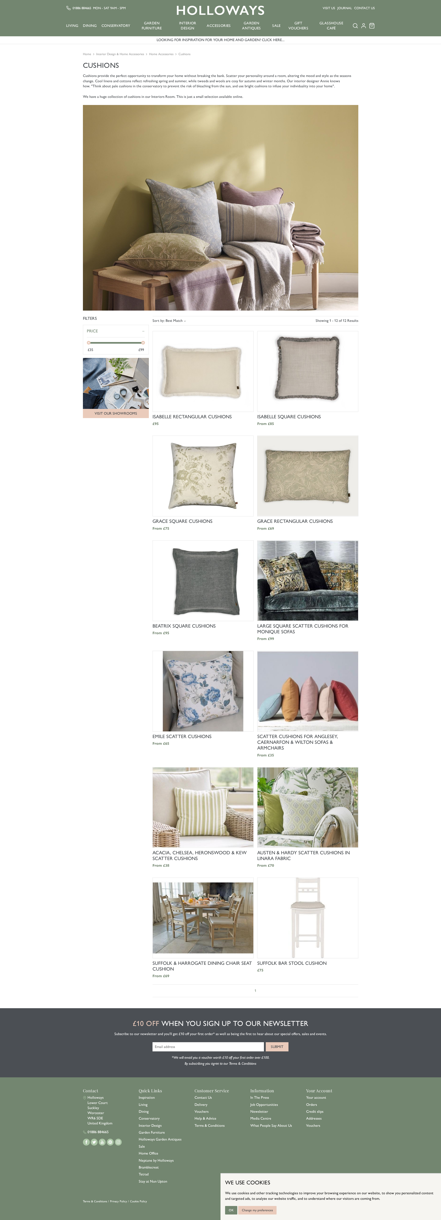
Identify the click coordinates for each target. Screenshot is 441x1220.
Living (72, 25)
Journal (344, 8)
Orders (311, 1104)
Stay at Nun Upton (153, 1181)
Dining (90, 25)
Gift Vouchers (298, 25)
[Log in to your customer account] (363, 27)
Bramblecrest (149, 1167)
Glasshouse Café (331, 25)
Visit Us (329, 8)
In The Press (259, 1097)
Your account (316, 1097)
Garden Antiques (251, 25)
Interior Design (187, 25)
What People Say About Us (271, 1125)
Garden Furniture (152, 25)
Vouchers (202, 1111)
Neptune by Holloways (156, 1160)
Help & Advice (205, 1118)
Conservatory (116, 25)
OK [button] (231, 1210)
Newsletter (259, 1111)
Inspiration (147, 1097)
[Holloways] (220, 10)
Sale (276, 25)
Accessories (219, 25)
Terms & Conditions (210, 1125)
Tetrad (144, 1174)
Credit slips (314, 1111)
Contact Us (364, 8)
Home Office (148, 1153)
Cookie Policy (138, 1201)
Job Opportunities (264, 1104)
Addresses (314, 1118)
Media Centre (260, 1118)
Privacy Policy (118, 1201)
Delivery (201, 1104)
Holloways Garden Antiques (160, 1139)
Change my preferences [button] (257, 1210)
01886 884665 (82, 8)
